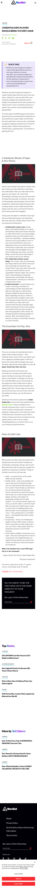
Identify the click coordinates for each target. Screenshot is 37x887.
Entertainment (8, 664)
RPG (10, 572)
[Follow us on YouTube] (20, 859)
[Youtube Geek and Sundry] (13, 38)
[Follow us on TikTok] (25, 859)
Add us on (26, 43)
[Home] (10, 810)
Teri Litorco (7, 42)
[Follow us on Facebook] (3, 859)
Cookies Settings (18, 873)
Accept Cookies (18, 883)
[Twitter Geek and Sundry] (6, 38)
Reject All (18, 878)
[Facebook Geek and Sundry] (2, 38)
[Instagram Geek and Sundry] (9, 38)
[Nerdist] (18, 2)
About (8, 818)
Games (4, 23)
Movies (5, 677)
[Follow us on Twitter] (8, 859)
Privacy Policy (12, 823)
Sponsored (18, 572)
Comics (5, 651)
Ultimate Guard (7, 405)
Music (4, 689)
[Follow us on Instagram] (14, 859)
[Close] (35, 862)
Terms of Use (11, 835)
